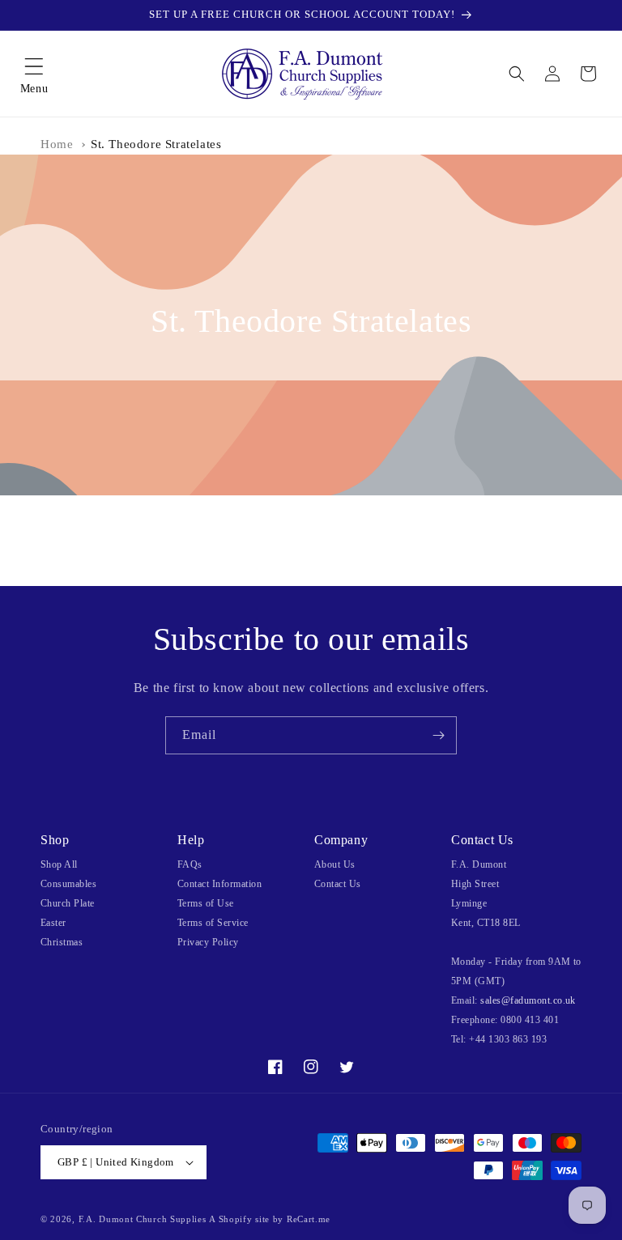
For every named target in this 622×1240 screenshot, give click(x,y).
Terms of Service (213, 922)
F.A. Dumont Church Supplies (143, 1219)
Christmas (61, 942)
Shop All (59, 864)
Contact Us (337, 884)
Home (56, 144)
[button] (34, 73)
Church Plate (67, 903)
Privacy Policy (208, 942)
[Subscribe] (438, 735)
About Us (335, 864)
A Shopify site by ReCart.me (269, 1219)
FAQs (189, 864)
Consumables (68, 884)
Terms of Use (205, 903)
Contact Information (219, 884)
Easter (53, 922)
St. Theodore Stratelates (156, 144)
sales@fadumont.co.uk (528, 1000)
